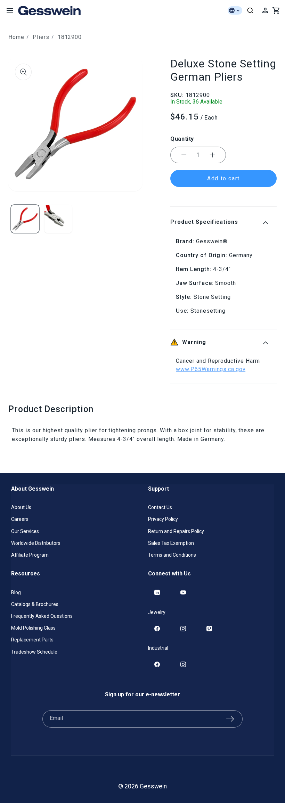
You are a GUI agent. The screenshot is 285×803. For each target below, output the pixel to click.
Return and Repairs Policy (176, 531)
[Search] (250, 10)
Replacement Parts (32, 639)
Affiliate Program (30, 555)
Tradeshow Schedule (34, 652)
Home (16, 37)
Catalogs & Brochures (34, 604)
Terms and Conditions (172, 555)
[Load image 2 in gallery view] (58, 219)
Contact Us (160, 507)
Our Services (25, 531)
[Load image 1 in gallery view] (25, 219)
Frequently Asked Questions (42, 616)
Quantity (182, 139)
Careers (19, 519)
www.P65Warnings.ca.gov (210, 369)
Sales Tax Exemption (171, 543)
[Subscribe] (230, 719)
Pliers (41, 37)
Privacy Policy (163, 519)
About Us (21, 507)
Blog (16, 592)
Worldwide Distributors (35, 543)
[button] (10, 10)
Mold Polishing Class (33, 628)
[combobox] (250, 10)
